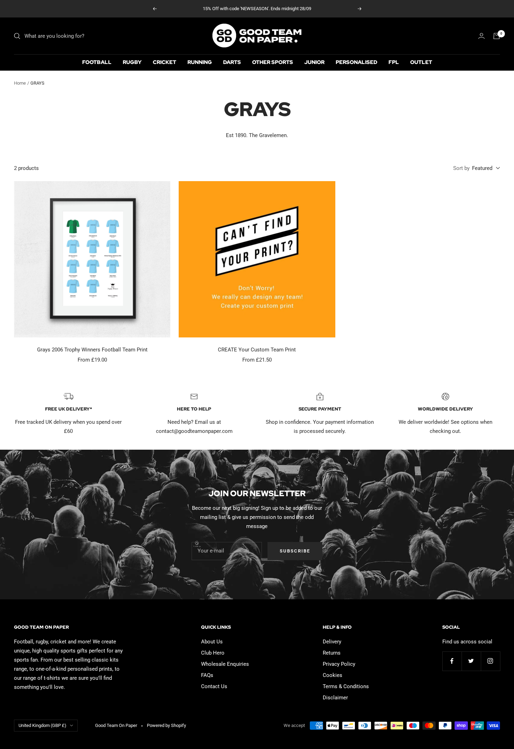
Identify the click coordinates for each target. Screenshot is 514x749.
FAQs (207, 675)
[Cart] (496, 36)
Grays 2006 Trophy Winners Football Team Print (92, 350)
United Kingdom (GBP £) (42, 725)
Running (199, 62)
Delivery (332, 642)
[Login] (481, 36)
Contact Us (214, 686)
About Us (212, 642)
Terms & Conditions (346, 686)
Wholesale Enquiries (225, 664)
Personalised (356, 62)
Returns (332, 653)
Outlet (421, 62)
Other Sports (272, 62)
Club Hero (212, 653)
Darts (232, 62)
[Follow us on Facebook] (452, 661)
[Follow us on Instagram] (490, 661)
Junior (314, 62)
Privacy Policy (339, 664)
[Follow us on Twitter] (471, 661)
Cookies (332, 675)
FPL (393, 62)
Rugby (132, 62)
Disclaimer (335, 697)
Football (97, 62)
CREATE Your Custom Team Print (257, 350)
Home (20, 83)
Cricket (164, 62)
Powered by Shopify (166, 725)
